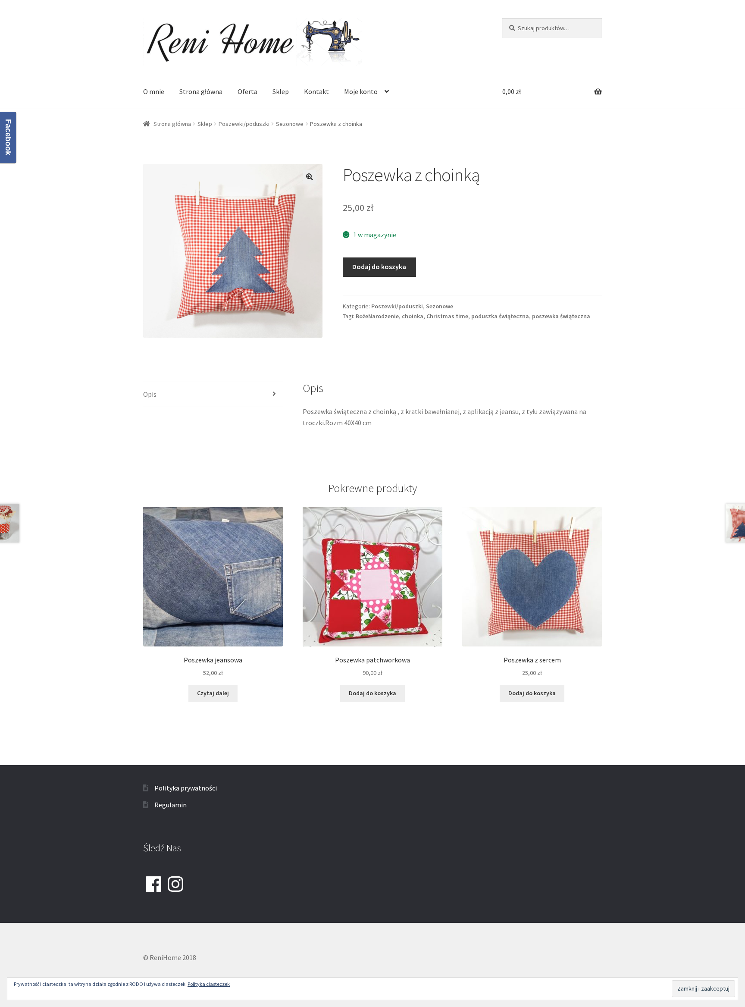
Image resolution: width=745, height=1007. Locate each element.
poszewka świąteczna (561, 316)
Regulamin (170, 804)
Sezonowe (290, 124)
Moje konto (361, 91)
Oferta (247, 91)
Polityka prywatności (185, 788)
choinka (412, 316)
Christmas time (447, 316)
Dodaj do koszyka (379, 266)
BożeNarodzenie (377, 316)
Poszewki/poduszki (244, 124)
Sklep (280, 91)
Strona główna (200, 91)
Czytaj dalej (213, 693)
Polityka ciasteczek (209, 984)
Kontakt (316, 91)
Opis (150, 394)
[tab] (213, 395)
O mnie (153, 91)
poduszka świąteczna (500, 316)
